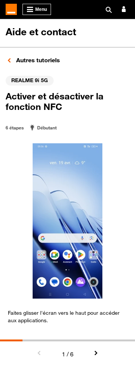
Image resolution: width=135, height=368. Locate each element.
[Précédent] (39, 353)
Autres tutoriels (37, 60)
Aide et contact (41, 32)
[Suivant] (95, 353)
